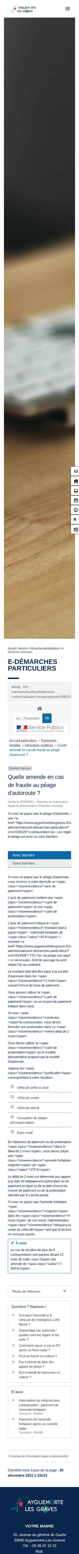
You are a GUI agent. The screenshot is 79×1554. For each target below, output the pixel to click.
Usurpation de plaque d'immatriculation (28, 1120)
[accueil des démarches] (39, 708)
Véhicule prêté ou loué (32, 1087)
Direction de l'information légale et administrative (39, 1456)
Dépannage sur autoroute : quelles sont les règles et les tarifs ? (39, 1334)
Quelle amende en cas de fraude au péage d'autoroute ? (38, 749)
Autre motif (23, 1132)
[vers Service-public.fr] (40, 729)
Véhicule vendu (27, 1098)
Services (23, 648)
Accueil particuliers (23, 740)
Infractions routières (39, 745)
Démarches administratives (44, 648)
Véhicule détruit (27, 1108)
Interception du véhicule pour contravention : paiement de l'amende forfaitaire (39, 1404)
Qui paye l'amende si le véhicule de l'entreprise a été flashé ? (39, 1319)
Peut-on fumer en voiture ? (38, 1356)
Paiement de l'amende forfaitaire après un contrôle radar (38, 1423)
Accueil (12, 648)
